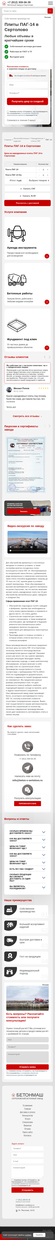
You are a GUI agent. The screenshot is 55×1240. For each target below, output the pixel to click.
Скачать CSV (29, 189)
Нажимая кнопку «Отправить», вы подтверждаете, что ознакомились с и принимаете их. (27, 113)
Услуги (27, 1119)
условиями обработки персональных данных (23, 114)
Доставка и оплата (27, 1112)
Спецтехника (27, 1122)
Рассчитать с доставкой (27, 203)
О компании (27, 1105)
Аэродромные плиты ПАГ (37, 139)
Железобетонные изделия (21, 139)
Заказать (24, 511)
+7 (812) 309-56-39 (19, 2)
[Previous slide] (45, 357)
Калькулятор (27, 1115)
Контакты (27, 1135)
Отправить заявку (27, 1067)
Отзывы (27, 1129)
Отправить (27, 1190)
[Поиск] (50, 11)
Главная (7, 140)
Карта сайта (27, 1132)
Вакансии (27, 1125)
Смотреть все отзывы (27, 416)
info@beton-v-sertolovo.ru (25, 1205)
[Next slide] (49, 357)
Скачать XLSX (29, 196)
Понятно (39, 1235)
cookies (28, 1235)
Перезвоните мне (27, 803)
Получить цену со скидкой (28, 101)
